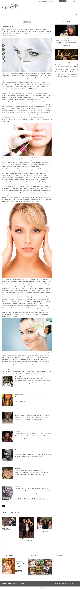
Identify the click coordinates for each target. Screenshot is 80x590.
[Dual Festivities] (26, 528)
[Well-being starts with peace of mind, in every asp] (40, 571)
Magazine (55, 17)
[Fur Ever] (66, 30)
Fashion (35, 17)
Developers (5, 501)
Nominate (21, 17)
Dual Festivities (25, 540)
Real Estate (27, 498)
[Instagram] (68, 1)
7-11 (7, 505)
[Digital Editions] (8, 574)
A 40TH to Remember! (6, 529)
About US (72, 583)
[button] (76, 15)
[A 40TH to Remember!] (9, 522)
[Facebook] (72, 1)
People (28, 17)
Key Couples (35, 498)
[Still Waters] (66, 54)
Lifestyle (15, 35)
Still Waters (66, 62)
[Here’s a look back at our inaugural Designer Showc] (48, 571)
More (47, 17)
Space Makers (43, 498)
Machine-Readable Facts (40, 588)
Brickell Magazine (67, 17)
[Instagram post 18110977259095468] (48, 563)
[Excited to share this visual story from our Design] (32, 571)
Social (41, 17)
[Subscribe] (18, 571)
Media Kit (57, 583)
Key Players (13, 498)
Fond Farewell (43, 531)
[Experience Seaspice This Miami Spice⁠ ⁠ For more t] (32, 563)
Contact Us (65, 583)
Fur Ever (66, 38)
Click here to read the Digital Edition (20, 564)
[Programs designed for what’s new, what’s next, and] (40, 563)
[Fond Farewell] (44, 523)
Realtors (20, 498)
